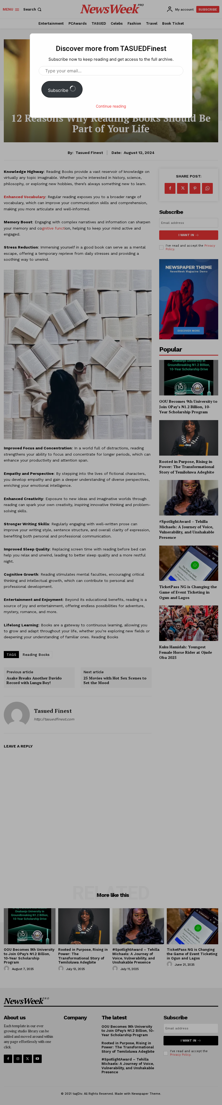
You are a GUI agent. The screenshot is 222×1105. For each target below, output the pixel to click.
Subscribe (59, 90)
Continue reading (111, 106)
